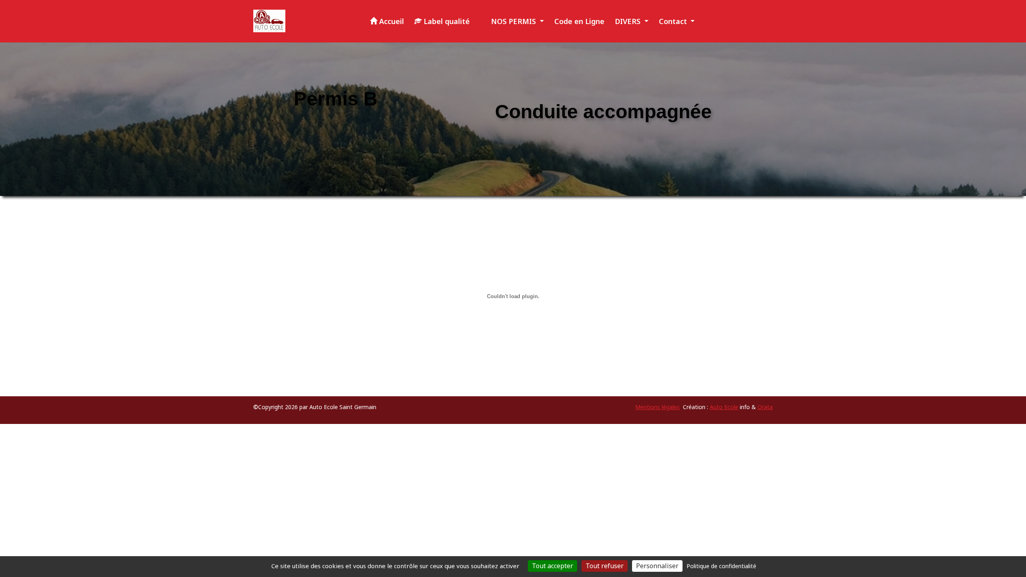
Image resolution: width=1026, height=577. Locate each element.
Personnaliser (657, 565)
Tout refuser (605, 565)
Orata (765, 407)
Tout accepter (552, 565)
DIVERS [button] (628, 21)
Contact (674, 21)
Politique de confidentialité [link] (721, 566)
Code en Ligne (579, 21)
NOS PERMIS (513, 21)
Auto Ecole (724, 407)
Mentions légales (657, 407)
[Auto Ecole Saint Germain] (269, 21)
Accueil (390, 21)
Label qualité (446, 21)
